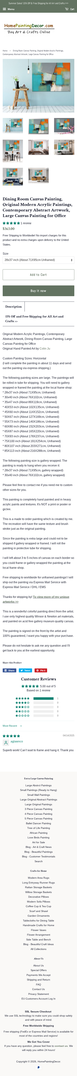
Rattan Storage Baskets (38, 887)
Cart (72, 9)
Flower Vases (38, 930)
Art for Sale (38, 842)
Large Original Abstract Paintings (38, 799)
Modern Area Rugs (38, 878)
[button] (12, 223)
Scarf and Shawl (38, 911)
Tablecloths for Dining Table (38, 920)
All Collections (38, 949)
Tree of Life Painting (38, 828)
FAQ (38, 984)
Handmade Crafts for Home (38, 925)
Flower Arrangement (38, 934)
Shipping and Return (38, 979)
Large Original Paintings (38, 804)
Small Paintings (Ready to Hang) (38, 790)
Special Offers (39, 970)
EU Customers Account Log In (38, 998)
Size (5, 253)
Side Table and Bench (38, 939)
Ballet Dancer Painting (38, 823)
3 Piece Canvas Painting (38, 809)
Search (39, 861)
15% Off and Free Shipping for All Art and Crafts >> (34, 318)
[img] (11, 736)
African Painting (38, 833)
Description (13, 307)
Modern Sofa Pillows (38, 901)
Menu (11, 9)
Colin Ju (45, 348)
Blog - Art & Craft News (39, 847)
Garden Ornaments (39, 915)
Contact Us (38, 989)
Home (5, 50)
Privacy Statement (38, 994)
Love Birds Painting (38, 837)
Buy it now (38, 291)
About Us (38, 965)
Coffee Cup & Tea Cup (38, 906)
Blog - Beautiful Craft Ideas (38, 944)
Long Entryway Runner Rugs (38, 882)
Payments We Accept (38, 975)
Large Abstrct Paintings (38, 785)
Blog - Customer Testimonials (38, 856)
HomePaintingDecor (49, 1061)
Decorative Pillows (38, 897)
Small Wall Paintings (38, 795)
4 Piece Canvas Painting (38, 814)
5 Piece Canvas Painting (38, 818)
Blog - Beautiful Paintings (38, 852)
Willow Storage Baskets (38, 892)
